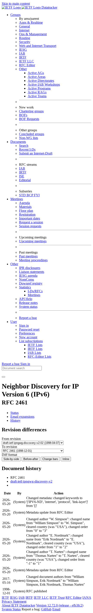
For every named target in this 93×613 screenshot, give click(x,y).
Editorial (25, 180)
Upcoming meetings (32, 241)
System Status (11, 609)
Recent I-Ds (27, 149)
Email (56, 609)
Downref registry (30, 283)
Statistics (25, 287)
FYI (37, 195)
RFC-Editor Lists (39, 356)
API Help (25, 299)
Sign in (24, 325)
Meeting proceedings (33, 260)
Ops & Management (33, 34)
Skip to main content (16, 3)
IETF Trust (57, 597)
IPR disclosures (29, 268)
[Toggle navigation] (3, 377)
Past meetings (28, 256)
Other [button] (14, 264)
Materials (25, 207)
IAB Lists (34, 352)
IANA (86, 597)
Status (14, 413)
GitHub (46, 609)
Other (23, 69)
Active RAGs (37, 92)
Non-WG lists (28, 138)
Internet (24, 30)
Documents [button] (18, 142)
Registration (27, 214)
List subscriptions (31, 341)
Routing (24, 38)
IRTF (22, 57)
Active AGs (36, 73)
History (15, 420)
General (24, 26)
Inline (66, 459)
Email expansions (22, 416)
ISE (21, 176)
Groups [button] (15, 15)
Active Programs (39, 88)
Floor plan (26, 210)
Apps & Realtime (31, 22)
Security (24, 42)
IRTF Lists (35, 349)
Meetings (34, 295)
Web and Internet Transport (37, 46)
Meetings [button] (16, 199)
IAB (22, 53)
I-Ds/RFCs (35, 291)
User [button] (13, 322)
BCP (30, 195)
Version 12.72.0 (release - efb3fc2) (59, 605)
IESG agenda (28, 275)
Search (23, 145)
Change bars (50, 459)
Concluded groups (31, 134)
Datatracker (49, 7)
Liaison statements (31, 272)
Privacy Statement (14, 601)
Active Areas (36, 77)
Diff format (9, 455)
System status (28, 306)
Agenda (24, 203)
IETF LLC (26, 61)
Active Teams (37, 96)
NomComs (26, 279)
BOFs (23, 115)
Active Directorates (41, 80)
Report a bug (28, 318)
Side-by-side (11, 459)
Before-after (30, 459)
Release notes (28, 303)
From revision (11, 439)
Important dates (29, 218)
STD (23, 195)
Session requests (30, 226)
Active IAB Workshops (44, 84)
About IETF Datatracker (18, 605)
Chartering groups (31, 111)
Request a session (31, 222)
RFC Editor (27, 65)
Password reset (29, 329)
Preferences (27, 333)
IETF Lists (35, 345)
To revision (9, 447)
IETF (5, 597)
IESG (23, 49)
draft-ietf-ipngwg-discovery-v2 (31, 481)
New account (28, 337)
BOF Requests (29, 119)
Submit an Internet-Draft (35, 153)
